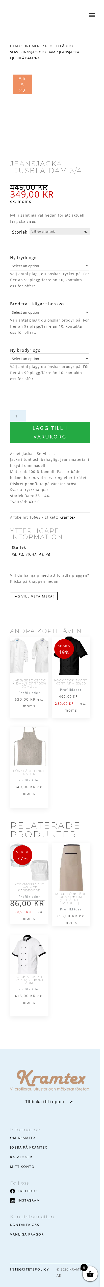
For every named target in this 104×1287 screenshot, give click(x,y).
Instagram (29, 1200)
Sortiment (31, 46)
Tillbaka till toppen (45, 1101)
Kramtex (67, 517)
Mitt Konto (22, 1166)
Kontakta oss (24, 1224)
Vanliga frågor (27, 1234)
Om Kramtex (23, 1137)
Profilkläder (58, 46)
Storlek (19, 232)
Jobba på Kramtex (28, 1147)
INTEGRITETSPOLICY (29, 1269)
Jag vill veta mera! (34, 596)
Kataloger (21, 1157)
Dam (51, 52)
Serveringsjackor (27, 52)
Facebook (28, 1191)
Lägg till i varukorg (50, 432)
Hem (14, 46)
